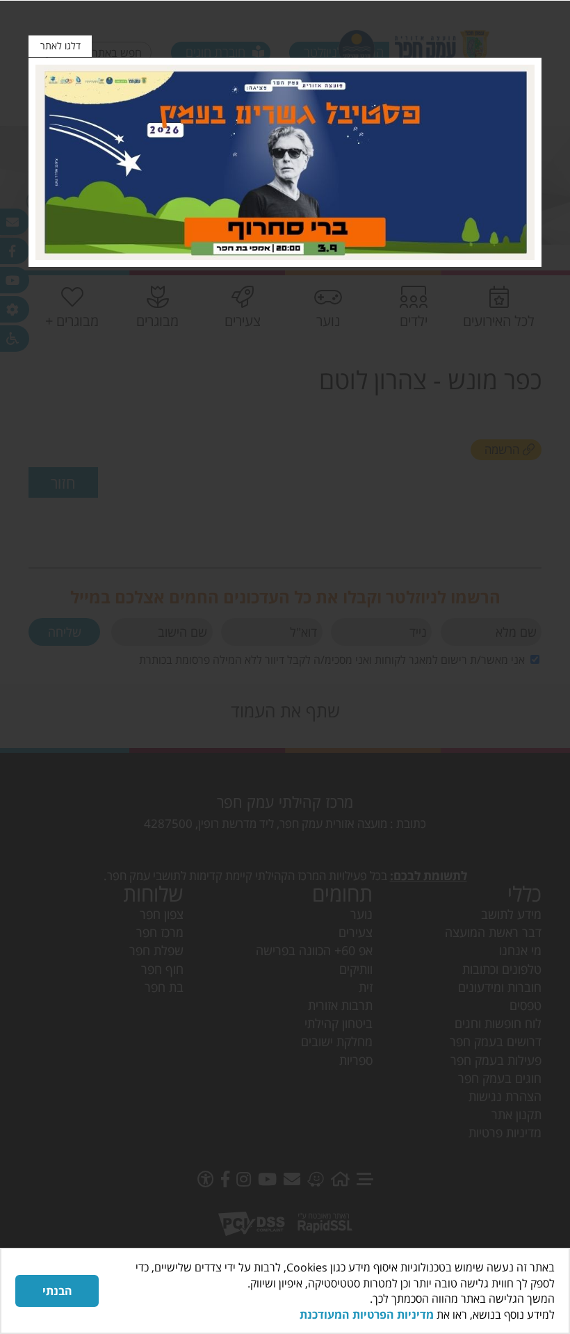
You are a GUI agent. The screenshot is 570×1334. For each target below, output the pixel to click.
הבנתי (57, 1291)
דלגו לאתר (60, 45)
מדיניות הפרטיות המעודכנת (367, 1314)
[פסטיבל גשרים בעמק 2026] (285, 162)
